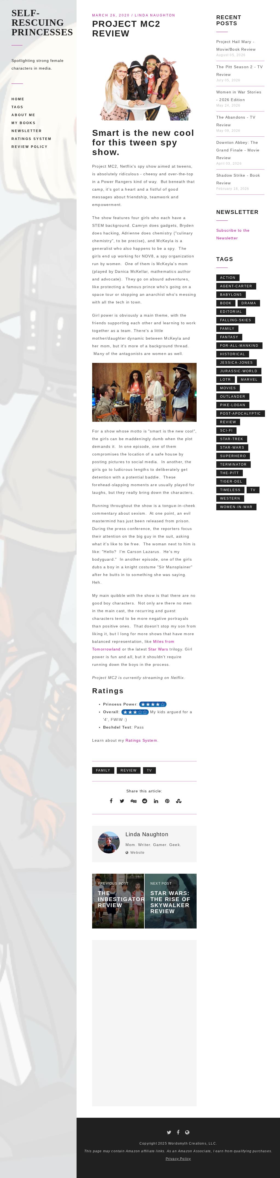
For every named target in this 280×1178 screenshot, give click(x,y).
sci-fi (226, 430)
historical (232, 354)
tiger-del (231, 481)
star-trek (231, 439)
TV (149, 770)
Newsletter (26, 131)
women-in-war (236, 507)
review (129, 770)
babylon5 (231, 295)
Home (18, 99)
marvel (249, 380)
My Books (23, 123)
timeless (230, 490)
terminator (233, 464)
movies (228, 388)
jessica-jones (236, 363)
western (230, 498)
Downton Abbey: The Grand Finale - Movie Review (237, 150)
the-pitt (229, 473)
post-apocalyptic (240, 413)
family (103, 770)
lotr (225, 380)
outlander (233, 397)
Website (137, 853)
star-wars (232, 447)
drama (248, 303)
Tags (17, 107)
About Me (23, 115)
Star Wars (158, 649)
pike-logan (233, 405)
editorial (231, 312)
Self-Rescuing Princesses (42, 23)
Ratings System (31, 139)
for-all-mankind (239, 346)
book (226, 303)
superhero (233, 456)
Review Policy (29, 147)
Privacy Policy (178, 1159)
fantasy (229, 337)
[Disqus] (144, 1021)
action (228, 278)
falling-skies (235, 320)
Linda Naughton (155, 15)
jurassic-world (239, 371)
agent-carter (236, 286)
